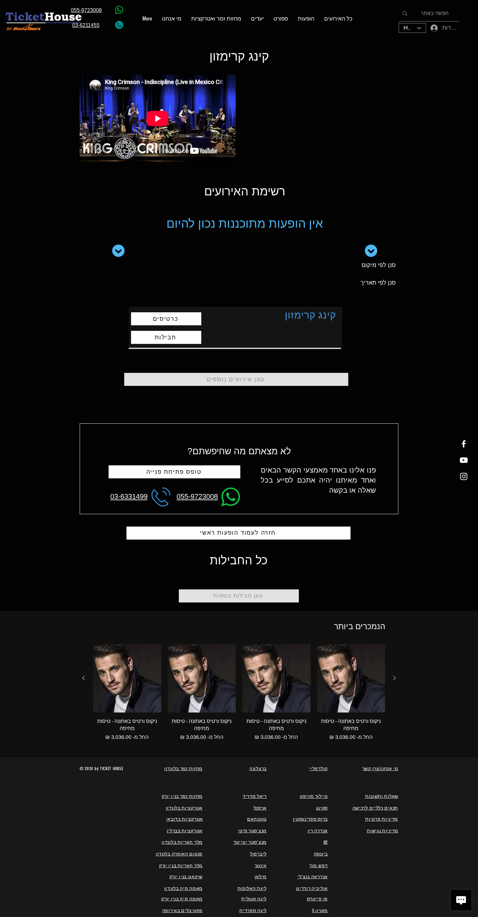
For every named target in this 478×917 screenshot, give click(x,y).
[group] (239, 692)
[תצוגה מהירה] (351, 678)
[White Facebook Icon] (464, 444)
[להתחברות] (429, 28)
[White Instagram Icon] (464, 476)
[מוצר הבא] (83, 678)
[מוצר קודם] (394, 678)
